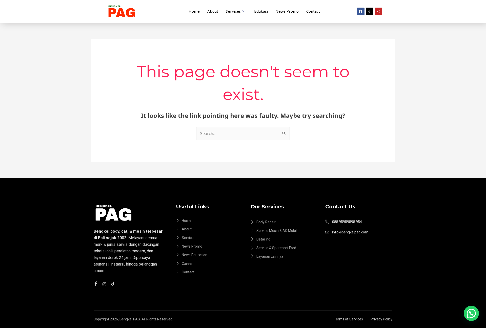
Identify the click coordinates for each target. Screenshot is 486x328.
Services (233, 11)
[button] (471, 313)
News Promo (287, 11)
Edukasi (261, 11)
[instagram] (105, 283)
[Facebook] (96, 283)
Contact (313, 11)
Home (194, 11)
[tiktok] (114, 283)
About (212, 11)
